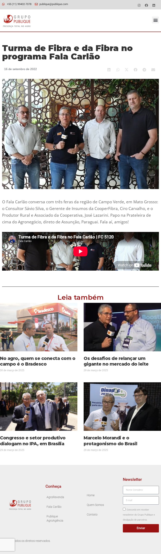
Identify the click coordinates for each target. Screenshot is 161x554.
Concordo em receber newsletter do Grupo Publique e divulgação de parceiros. (139, 514)
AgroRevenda (55, 497)
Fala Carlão (54, 507)
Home (91, 495)
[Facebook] (146, 5)
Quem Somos (95, 505)
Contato (92, 514)
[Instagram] (139, 5)
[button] (155, 20)
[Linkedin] (154, 5)
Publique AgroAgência (55, 518)
